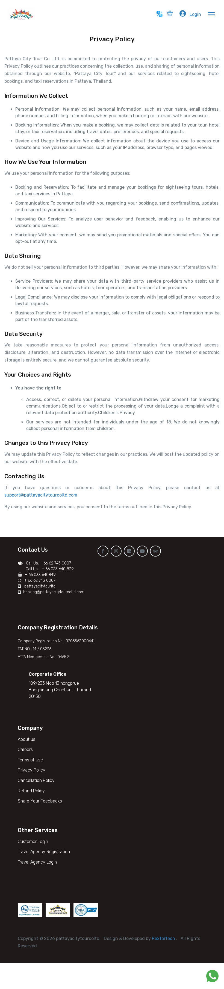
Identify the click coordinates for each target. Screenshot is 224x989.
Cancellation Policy (36, 780)
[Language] (160, 14)
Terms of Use (30, 759)
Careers (25, 749)
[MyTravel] (22, 14)
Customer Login (33, 841)
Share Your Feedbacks (40, 801)
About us (26, 739)
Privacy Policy (31, 770)
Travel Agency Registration (44, 851)
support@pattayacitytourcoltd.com (41, 495)
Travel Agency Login (37, 862)
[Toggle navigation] (212, 14)
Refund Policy (31, 790)
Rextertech (164, 938)
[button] (170, 14)
